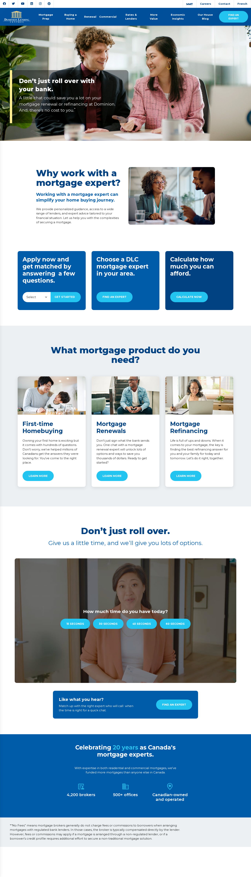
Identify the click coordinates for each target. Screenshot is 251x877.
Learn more (38, 475)
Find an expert (114, 296)
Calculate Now (189, 296)
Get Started (65, 296)
